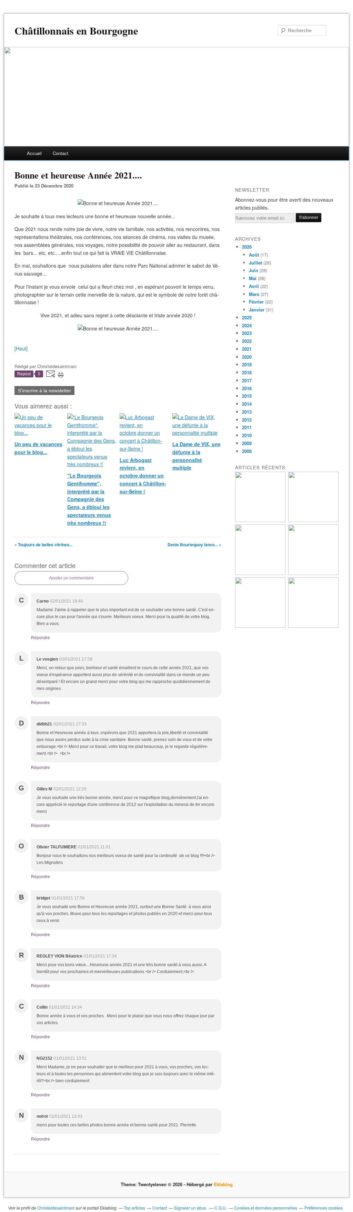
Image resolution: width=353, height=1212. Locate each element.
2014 (247, 404)
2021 (247, 349)
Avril (254, 286)
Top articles (134, 1208)
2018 (247, 372)
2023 (247, 333)
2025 (247, 317)
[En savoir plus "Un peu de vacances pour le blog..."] (260, 520)
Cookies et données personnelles (265, 1208)
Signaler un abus (190, 1208)
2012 (247, 419)
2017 (247, 380)
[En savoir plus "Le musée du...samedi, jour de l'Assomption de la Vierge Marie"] (313, 626)
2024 (247, 325)
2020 (247, 357)
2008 (247, 451)
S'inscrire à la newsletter (44, 390)
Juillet (255, 262)
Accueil (34, 153)
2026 (247, 246)
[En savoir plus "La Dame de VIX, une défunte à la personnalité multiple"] (313, 573)
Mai (252, 278)
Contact (60, 153)
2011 (247, 427)
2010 (247, 435)
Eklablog (223, 1184)
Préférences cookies (323, 1208)
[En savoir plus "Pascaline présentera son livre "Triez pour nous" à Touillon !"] (260, 626)
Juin (253, 270)
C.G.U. (220, 1208)
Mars (254, 294)
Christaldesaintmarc (56, 1208)
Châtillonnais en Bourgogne (76, 30)
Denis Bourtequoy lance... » (194, 544)
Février (256, 301)
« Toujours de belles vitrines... (43, 544)
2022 (247, 341)
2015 (247, 396)
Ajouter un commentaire (71, 578)
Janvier (256, 309)
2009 (247, 443)
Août (254, 254)
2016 (247, 388)
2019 (247, 364)
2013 (247, 411)
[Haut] (21, 348)
